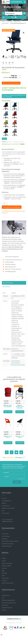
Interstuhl (4, 580)
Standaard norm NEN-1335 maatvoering (12, 159)
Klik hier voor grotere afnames (11, 83)
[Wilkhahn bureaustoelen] (6, 73)
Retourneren (5, 605)
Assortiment (9, 21)
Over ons (4, 498)
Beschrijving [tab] (6, 286)
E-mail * (7, 476)
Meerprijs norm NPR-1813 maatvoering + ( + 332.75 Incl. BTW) (14, 164)
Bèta (3, 571)
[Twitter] (11, 452)
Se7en (3, 575)
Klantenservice (6, 506)
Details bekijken (8, 411)
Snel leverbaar (6, 536)
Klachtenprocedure (7, 607)
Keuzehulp (5, 539)
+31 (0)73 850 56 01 (16, 2)
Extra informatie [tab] (7, 283)
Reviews (4, 610)
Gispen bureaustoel (7, 563)
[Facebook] (6, 452)
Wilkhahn (4, 568)
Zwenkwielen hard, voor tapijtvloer (14, 195)
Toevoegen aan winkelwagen (11, 207)
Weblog (4, 503)
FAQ (3, 598)
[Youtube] (16, 452)
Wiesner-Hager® (6, 566)
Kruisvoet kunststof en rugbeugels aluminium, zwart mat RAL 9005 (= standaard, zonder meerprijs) (14, 175)
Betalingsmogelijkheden (8, 600)
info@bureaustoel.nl (7, 521)
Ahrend (4, 561)
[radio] (6, 106)
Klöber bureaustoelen (7, 583)
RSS (3, 510)
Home (3, 21)
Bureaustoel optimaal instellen (10, 541)
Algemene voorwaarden (8, 508)
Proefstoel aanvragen (7, 543)
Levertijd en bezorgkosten (9, 603)
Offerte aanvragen (7, 546)
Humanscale (5, 578)
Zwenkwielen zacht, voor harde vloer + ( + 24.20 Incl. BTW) (15, 198)
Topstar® (4, 573)
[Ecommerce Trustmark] (8, 3)
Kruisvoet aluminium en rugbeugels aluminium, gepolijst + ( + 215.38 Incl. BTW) (14, 187)
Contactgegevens (6, 501)
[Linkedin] (21, 452)
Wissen (4, 138)
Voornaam (6, 472)
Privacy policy (5, 513)
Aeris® (4, 558)
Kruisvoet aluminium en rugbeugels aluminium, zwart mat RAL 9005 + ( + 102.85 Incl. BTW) (14, 181)
